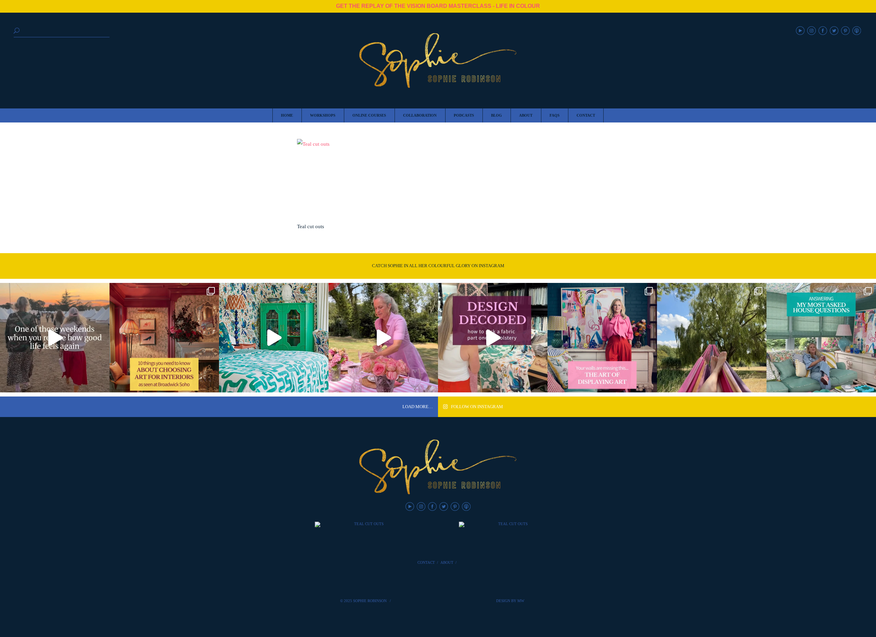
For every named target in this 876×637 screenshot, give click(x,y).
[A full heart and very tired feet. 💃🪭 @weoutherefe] (55, 337)
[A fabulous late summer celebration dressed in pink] (383, 337)
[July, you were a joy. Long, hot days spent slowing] (711, 337)
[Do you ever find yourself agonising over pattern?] (273, 337)
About (446, 562)
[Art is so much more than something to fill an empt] (602, 337)
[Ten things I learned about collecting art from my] (164, 337)
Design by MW (510, 601)
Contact (426, 562)
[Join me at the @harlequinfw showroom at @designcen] (493, 337)
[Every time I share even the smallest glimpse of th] (821, 337)
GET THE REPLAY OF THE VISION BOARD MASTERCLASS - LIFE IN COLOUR (438, 6)
